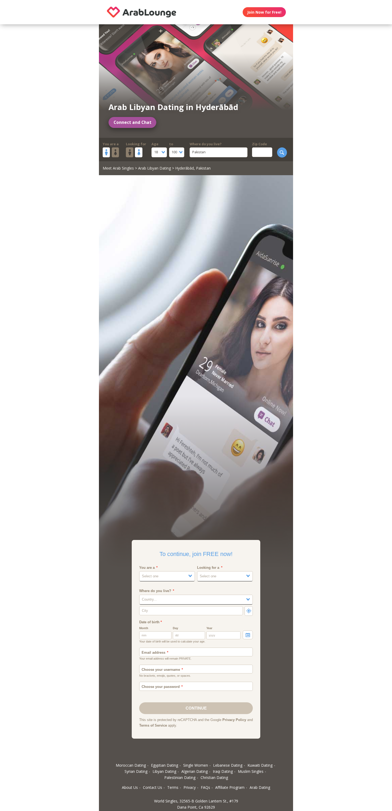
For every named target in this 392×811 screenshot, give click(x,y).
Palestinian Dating (179, 777)
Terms (172, 787)
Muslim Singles (250, 771)
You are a (111, 144)
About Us (130, 787)
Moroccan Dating (131, 765)
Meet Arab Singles (118, 168)
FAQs (205, 787)
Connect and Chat (132, 122)
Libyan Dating (164, 771)
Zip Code (259, 144)
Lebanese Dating (227, 765)
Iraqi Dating (223, 771)
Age (154, 144)
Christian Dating (214, 777)
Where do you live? (206, 144)
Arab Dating (260, 787)
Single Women (195, 765)
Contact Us (152, 787)
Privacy (189, 787)
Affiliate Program (230, 787)
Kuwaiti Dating (260, 765)
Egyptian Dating (164, 765)
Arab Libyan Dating (154, 168)
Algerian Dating (194, 771)
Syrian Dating (136, 771)
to (171, 144)
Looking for (136, 144)
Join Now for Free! (264, 12)
